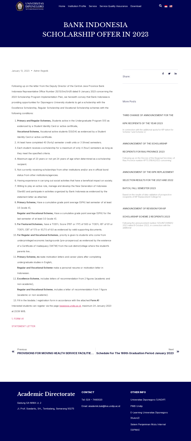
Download (135, 6)
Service (93, 6)
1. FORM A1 (18, 318)
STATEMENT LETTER (23, 326)
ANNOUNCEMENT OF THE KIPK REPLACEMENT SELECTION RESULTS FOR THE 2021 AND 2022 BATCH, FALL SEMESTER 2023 (148, 180)
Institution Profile (77, 6)
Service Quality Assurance (114, 6)
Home (62, 6)
